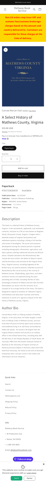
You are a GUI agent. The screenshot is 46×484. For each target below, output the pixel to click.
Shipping (4, 131)
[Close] (43, 464)
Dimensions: (7, 204)
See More (32, 111)
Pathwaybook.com (12, 396)
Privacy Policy (10, 413)
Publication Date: (9, 195)
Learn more (31, 473)
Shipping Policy (11, 401)
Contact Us (9, 390)
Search (8, 384)
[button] (5, 9)
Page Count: (7, 207)
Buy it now (23, 175)
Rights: (5, 201)
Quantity (5, 154)
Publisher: (6, 198)
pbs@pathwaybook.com (21, 450)
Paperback (9, 148)
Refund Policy (10, 407)
